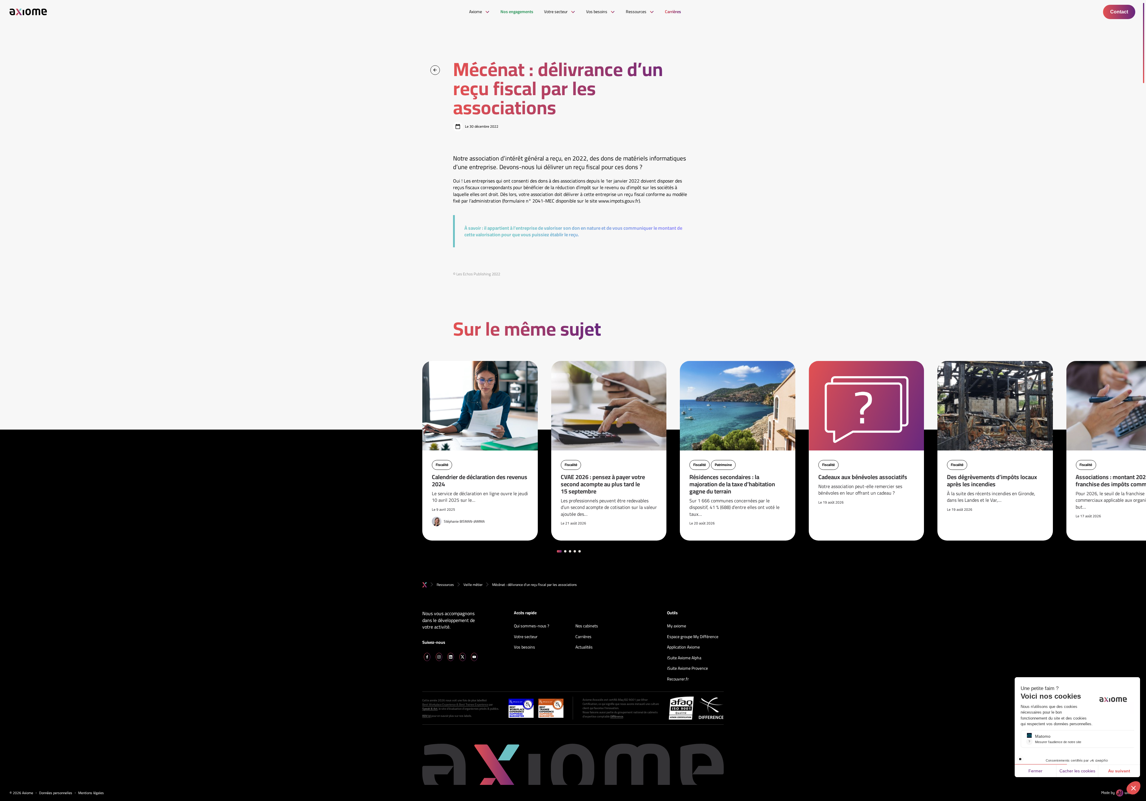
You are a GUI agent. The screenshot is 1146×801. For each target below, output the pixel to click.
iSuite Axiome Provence (687, 669)
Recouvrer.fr (678, 679)
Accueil (424, 584)
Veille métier (473, 584)
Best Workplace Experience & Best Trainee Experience (455, 705)
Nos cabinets (586, 626)
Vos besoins (524, 647)
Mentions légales (91, 793)
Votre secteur (525, 637)
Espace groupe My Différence (692, 637)
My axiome (676, 626)
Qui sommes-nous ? (531, 626)
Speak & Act (430, 709)
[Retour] (435, 70)
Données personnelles (55, 793)
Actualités (584, 647)
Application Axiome (683, 647)
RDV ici (426, 716)
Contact (1119, 11)
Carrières (583, 637)
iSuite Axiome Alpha (684, 658)
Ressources (445, 584)
